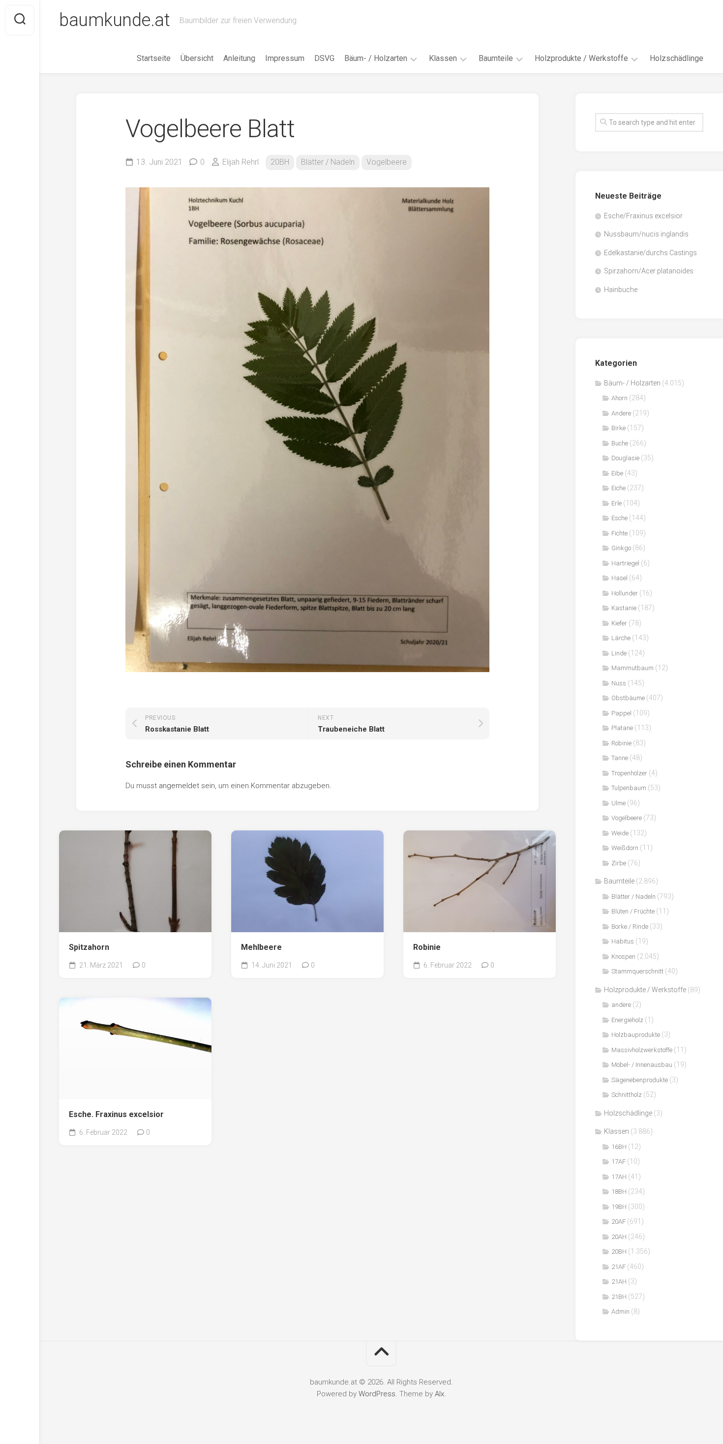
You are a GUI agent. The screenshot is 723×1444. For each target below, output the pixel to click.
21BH (619, 1296)
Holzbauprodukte (635, 1034)
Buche (619, 443)
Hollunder (624, 593)
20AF (618, 1221)
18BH (619, 1191)
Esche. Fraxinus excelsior (116, 1114)
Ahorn (619, 398)
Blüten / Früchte (633, 911)
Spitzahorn (89, 947)
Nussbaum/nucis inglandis (646, 234)
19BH (619, 1206)
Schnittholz (626, 1094)
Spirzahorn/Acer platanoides (648, 271)
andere (621, 1004)
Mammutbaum (632, 668)
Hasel (619, 578)
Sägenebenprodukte (639, 1080)
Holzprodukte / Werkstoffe (581, 58)
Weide (620, 833)
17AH (619, 1176)
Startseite (154, 58)
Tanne (619, 758)
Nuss (618, 683)
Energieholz (627, 1020)
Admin (620, 1311)
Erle (616, 503)
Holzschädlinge (676, 58)
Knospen (623, 956)
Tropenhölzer (629, 773)
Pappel (621, 713)
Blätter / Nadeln (328, 162)
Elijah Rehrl (240, 162)
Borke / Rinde (629, 926)
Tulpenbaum (628, 788)
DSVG (324, 58)
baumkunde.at (114, 20)
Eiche (618, 488)
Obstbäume (628, 698)
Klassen (443, 58)
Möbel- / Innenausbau (641, 1064)
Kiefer (619, 623)
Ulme (618, 803)
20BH (280, 162)
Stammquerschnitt (637, 971)
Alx (439, 1393)
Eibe (617, 473)
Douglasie (625, 458)
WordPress (377, 1393)
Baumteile (496, 58)
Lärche (621, 638)
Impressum (284, 58)
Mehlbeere (261, 947)
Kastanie (623, 608)
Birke (618, 428)
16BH (619, 1146)
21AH (619, 1281)
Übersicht (197, 58)
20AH (619, 1236)
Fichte (619, 533)
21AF (618, 1266)
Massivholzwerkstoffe (641, 1050)
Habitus (622, 941)
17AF (618, 1161)
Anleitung (239, 58)
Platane (622, 728)
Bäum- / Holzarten (375, 58)
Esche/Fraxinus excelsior (643, 216)
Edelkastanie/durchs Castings (650, 253)
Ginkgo (621, 548)
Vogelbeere (386, 162)
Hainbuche (620, 290)
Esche (619, 518)
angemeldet (179, 785)
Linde (619, 653)
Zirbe (618, 863)
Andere (621, 413)
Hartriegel (625, 563)
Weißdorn (624, 848)
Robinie (427, 947)
